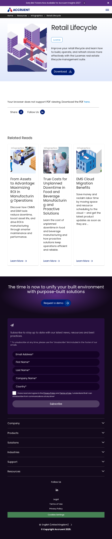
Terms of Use (65, 393)
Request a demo (53, 303)
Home (10, 15)
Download (60, 71)
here (87, 101)
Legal (56, 499)
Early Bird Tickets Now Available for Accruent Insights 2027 (53, 3)
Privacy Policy (49, 393)
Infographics (37, 15)
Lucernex (57, 40)
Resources (22, 15)
